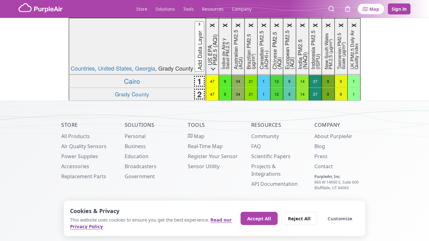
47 (212, 81)
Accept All (259, 218)
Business (135, 146)
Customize (340, 218)
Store (141, 9)
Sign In (399, 9)
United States (115, 68)
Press (321, 156)
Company (242, 9)
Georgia (145, 68)
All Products (75, 136)
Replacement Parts (83, 176)
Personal (135, 136)
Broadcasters (140, 166)
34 (238, 81)
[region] (214, 59)
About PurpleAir (333, 136)
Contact (323, 166)
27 (315, 81)
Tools (188, 9)
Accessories (75, 166)
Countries (83, 68)
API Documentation (274, 183)
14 (302, 81)
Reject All (299, 218)
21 (251, 81)
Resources (213, 9)
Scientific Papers (271, 156)
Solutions (165, 9)
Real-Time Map (205, 146)
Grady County (132, 94)
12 (276, 81)
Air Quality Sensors (83, 146)
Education (137, 156)
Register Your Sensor (213, 156)
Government (140, 176)
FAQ (256, 146)
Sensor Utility (204, 166)
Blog (319, 146)
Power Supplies (79, 156)
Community (265, 136)
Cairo (132, 81)
